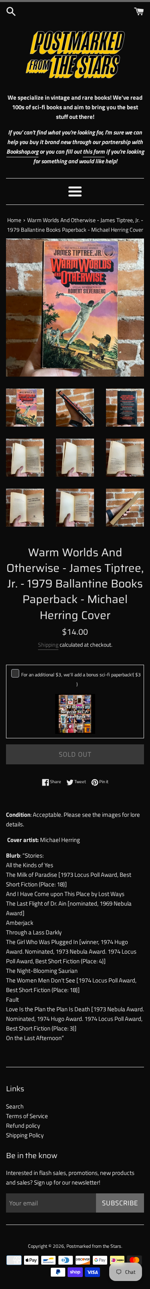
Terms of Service (27, 1116)
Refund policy (23, 1125)
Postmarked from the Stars (93, 1246)
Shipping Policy (25, 1135)
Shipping (48, 644)
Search (15, 1106)
